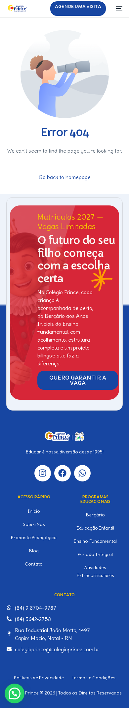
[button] (14, 693)
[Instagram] (42, 473)
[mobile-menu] (117, 8)
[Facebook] (62, 473)
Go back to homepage (65, 177)
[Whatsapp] (82, 473)
